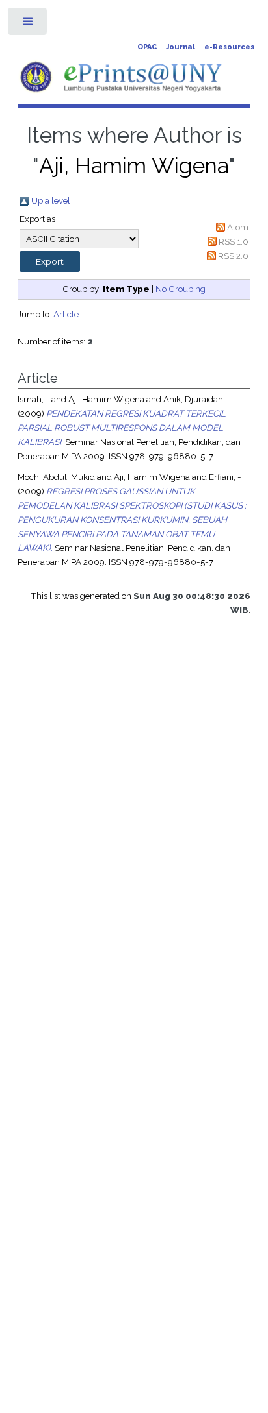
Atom (237, 227)
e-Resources (229, 47)
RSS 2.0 (233, 255)
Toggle (28, 24)
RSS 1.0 (233, 241)
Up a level (50, 200)
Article (66, 314)
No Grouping (180, 289)
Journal (180, 47)
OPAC (147, 47)
